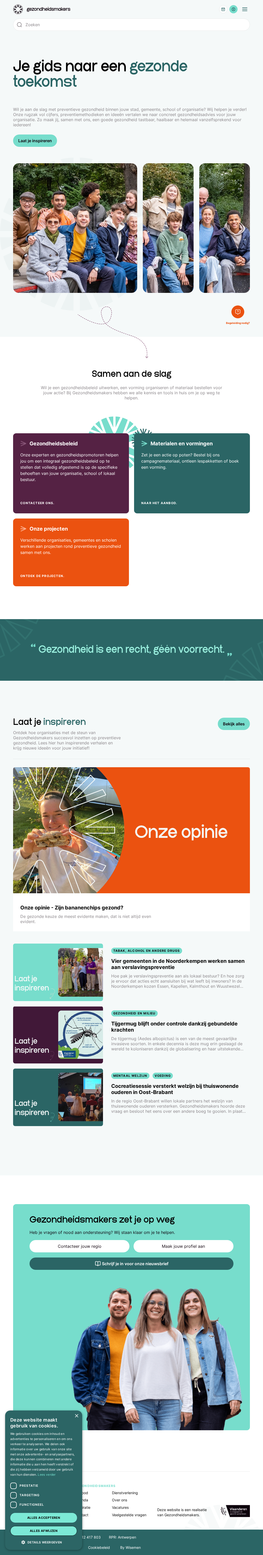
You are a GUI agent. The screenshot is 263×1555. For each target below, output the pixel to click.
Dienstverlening (125, 1493)
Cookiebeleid (99, 1547)
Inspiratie (82, 1507)
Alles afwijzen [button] (44, 1531)
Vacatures (120, 1507)
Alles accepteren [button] (43, 1518)
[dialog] (43, 1480)
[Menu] (245, 9)
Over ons (119, 1500)
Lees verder (46, 1474)
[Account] (233, 9)
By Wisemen (130, 1547)
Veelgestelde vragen (129, 1515)
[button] (43, 1542)
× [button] (76, 1416)
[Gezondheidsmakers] (42, 9)
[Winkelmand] (223, 9)
